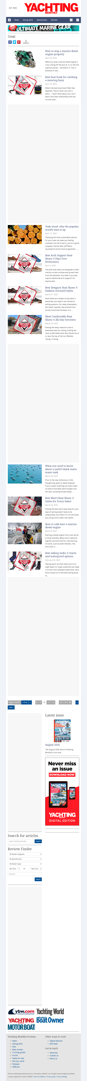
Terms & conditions (39, 1076)
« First (24, 702)
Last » (11, 707)
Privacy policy (51, 1076)
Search (38, 841)
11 (49, 702)
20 (61, 702)
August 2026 (52, 744)
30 (65, 702)
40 (70, 702)
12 (53, 702)
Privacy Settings (62, 1076)
